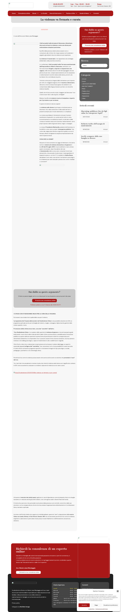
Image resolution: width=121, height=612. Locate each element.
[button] (118, 591)
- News (83, 89)
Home (14, 13)
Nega (96, 605)
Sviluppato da (21, 607)
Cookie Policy (91, 609)
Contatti (96, 13)
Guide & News (84, 13)
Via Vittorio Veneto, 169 (104, 6)
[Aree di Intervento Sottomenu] (63, 13)
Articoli (105, 117)
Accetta (84, 605)
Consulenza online (24, 13)
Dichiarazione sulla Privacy (101, 609)
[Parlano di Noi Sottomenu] (76, 13)
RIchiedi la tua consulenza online (29, 572)
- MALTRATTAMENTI (87, 86)
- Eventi (83, 81)
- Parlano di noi (85, 91)
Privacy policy (16, 603)
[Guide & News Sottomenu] (90, 13)
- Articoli (83, 79)
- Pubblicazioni (85, 93)
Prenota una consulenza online (45, 300)
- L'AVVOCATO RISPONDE (88, 84)
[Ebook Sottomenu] (38, 13)
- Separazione (85, 96)
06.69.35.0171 (57, 305)
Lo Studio (44, 13)
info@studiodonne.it (59, 6)
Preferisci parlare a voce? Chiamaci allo (41, 305)
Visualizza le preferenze (110, 605)
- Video (83, 98)
